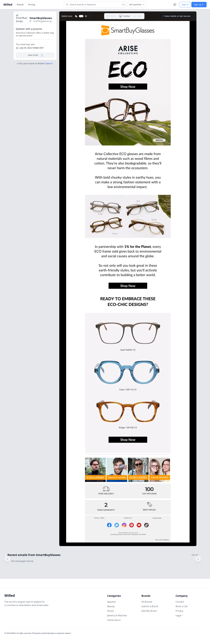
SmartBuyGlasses (41, 18)
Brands (20, 4)
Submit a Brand (149, 606)
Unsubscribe (156, 518)
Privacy (179, 610)
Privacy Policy (99, 518)
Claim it (48, 63)
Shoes (110, 610)
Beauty (111, 606)
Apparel (111, 601)
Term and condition (161, 540)
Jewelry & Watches (117, 615)
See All (195, 554)
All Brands (146, 601)
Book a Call (181, 606)
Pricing (31, 4)
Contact (180, 601)
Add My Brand (149, 610)
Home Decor (114, 620)
